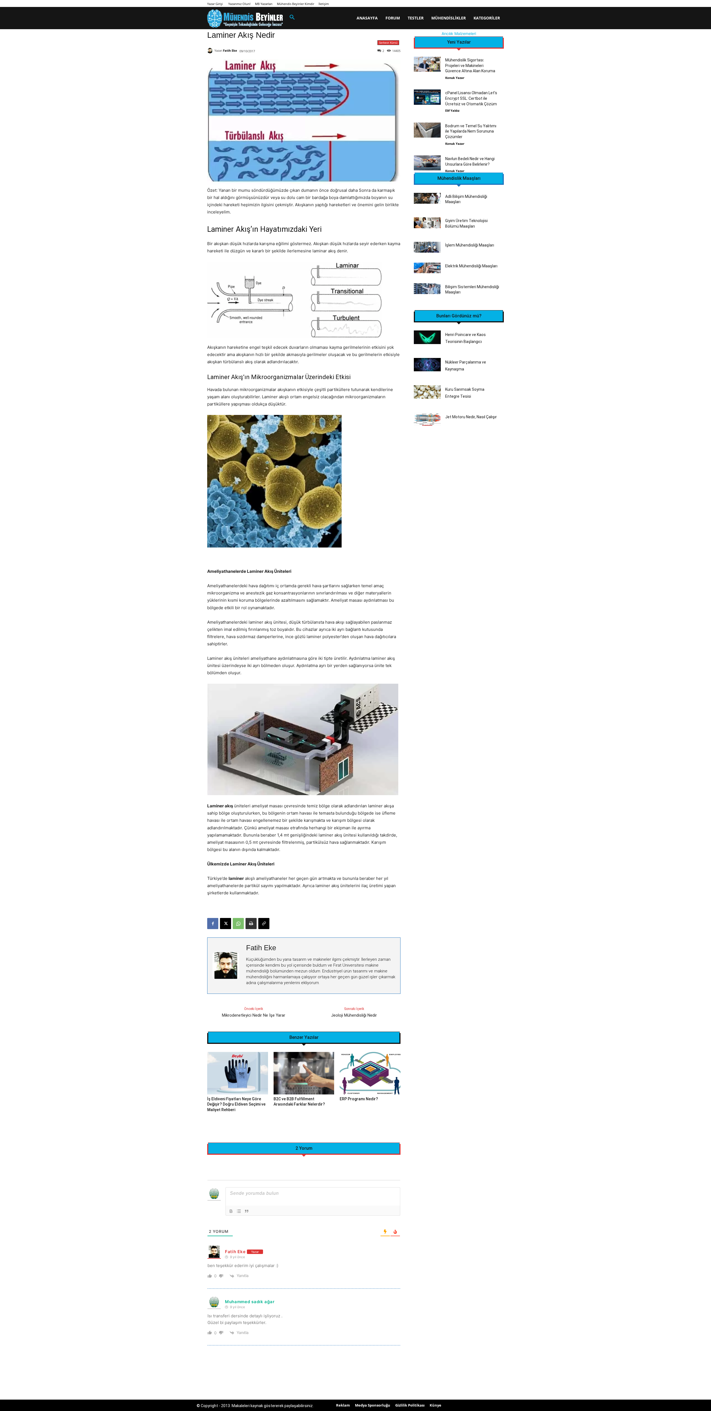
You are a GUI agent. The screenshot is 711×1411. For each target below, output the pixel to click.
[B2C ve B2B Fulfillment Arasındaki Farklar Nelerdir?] (304, 1073)
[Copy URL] (263, 923)
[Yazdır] (251, 923)
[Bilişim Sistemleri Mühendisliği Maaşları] (427, 288)
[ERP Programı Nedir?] (370, 1073)
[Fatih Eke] (210, 50)
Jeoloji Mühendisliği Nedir (354, 1015)
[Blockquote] (247, 1211)
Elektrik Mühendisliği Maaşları (471, 266)
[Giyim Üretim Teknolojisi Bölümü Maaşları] (427, 222)
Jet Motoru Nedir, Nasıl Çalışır (471, 417)
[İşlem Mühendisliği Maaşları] (427, 247)
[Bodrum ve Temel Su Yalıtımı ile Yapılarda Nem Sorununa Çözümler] (427, 130)
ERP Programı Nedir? (359, 1099)
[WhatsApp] (238, 923)
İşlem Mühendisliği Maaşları (469, 245)
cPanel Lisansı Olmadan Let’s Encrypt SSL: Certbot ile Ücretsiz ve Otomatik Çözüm (471, 98)
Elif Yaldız (452, 110)
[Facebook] (212, 923)
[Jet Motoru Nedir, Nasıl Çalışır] (427, 419)
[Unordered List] (239, 1211)
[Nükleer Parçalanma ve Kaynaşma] (427, 365)
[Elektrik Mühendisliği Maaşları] (427, 268)
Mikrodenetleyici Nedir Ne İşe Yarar (253, 1015)
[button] (292, 17)
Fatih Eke (230, 50)
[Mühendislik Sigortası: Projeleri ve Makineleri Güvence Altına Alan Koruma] (427, 64)
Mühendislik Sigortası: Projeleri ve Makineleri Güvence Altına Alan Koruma (470, 65)
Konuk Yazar (454, 78)
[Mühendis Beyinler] (245, 18)
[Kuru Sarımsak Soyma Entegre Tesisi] (427, 392)
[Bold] (231, 1211)
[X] (225, 923)
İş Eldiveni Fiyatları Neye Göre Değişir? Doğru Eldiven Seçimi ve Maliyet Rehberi (236, 1104)
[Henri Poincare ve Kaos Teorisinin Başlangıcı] (427, 337)
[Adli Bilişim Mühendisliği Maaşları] (427, 198)
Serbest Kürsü (388, 42)
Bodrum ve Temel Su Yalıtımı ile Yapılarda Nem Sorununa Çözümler (470, 131)
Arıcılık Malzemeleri (459, 33)
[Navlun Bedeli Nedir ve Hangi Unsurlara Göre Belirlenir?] (427, 162)
